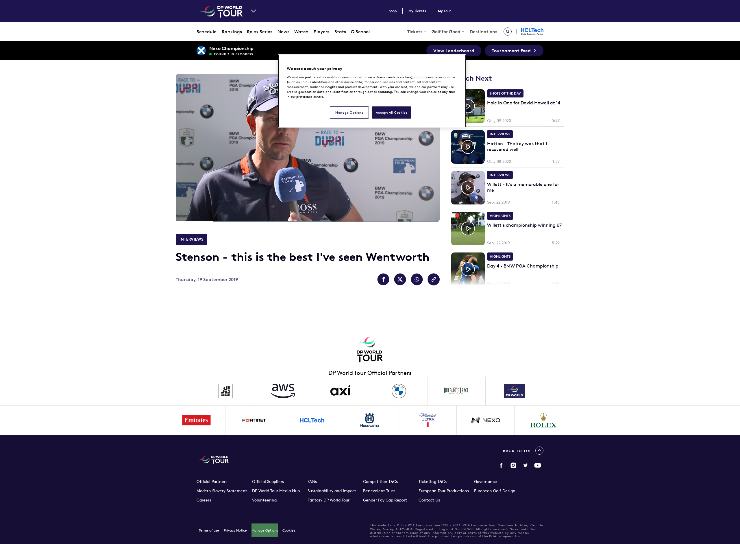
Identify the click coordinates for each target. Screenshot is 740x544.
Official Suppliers (268, 481)
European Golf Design (494, 490)
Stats (340, 31)
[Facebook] (501, 465)
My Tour (444, 11)
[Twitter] (525, 465)
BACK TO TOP (517, 451)
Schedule (207, 31)
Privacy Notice (235, 530)
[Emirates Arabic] (196, 420)
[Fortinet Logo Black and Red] (254, 420)
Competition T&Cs (380, 481)
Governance (485, 481)
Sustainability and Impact (332, 490)
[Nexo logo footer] (486, 420)
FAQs (312, 481)
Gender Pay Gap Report (385, 500)
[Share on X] (400, 279)
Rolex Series (259, 31)
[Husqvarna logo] (370, 420)
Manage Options (264, 530)
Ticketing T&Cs (433, 481)
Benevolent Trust (379, 490)
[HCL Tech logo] (312, 420)
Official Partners (212, 481)
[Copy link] (434, 279)
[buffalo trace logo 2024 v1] (457, 391)
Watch (301, 31)
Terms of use (209, 530)
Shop (393, 11)
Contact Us (429, 500)
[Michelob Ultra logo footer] (428, 420)
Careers (204, 500)
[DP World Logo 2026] (514, 391)
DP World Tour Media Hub (276, 490)
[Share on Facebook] (383, 279)
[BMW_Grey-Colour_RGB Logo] (399, 391)
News (283, 31)
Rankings (232, 31)
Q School (360, 31)
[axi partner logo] (341, 391)
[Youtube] (537, 465)
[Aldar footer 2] (225, 391)
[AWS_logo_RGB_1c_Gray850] (283, 391)
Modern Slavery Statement (222, 490)
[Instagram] (513, 465)
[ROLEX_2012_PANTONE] (543, 420)
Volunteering (264, 500)
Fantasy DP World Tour (328, 500)
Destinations (483, 31)
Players (321, 31)
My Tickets (417, 11)
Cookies (288, 530)
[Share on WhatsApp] (417, 279)
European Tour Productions (444, 490)
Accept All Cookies (391, 112)
